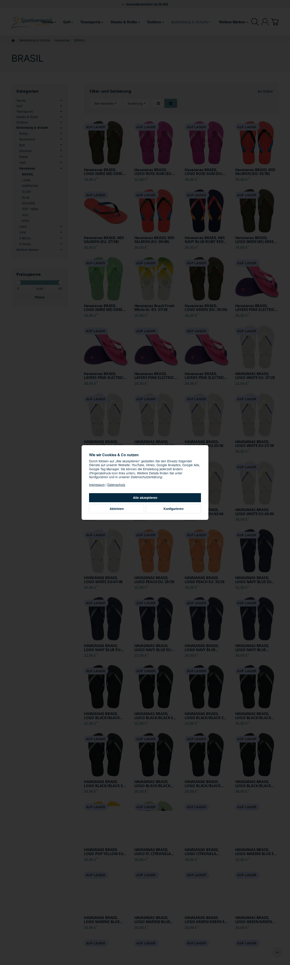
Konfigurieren (174, 509)
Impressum (97, 484)
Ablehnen (117, 509)
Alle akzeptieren (145, 497)
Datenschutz (116, 484)
